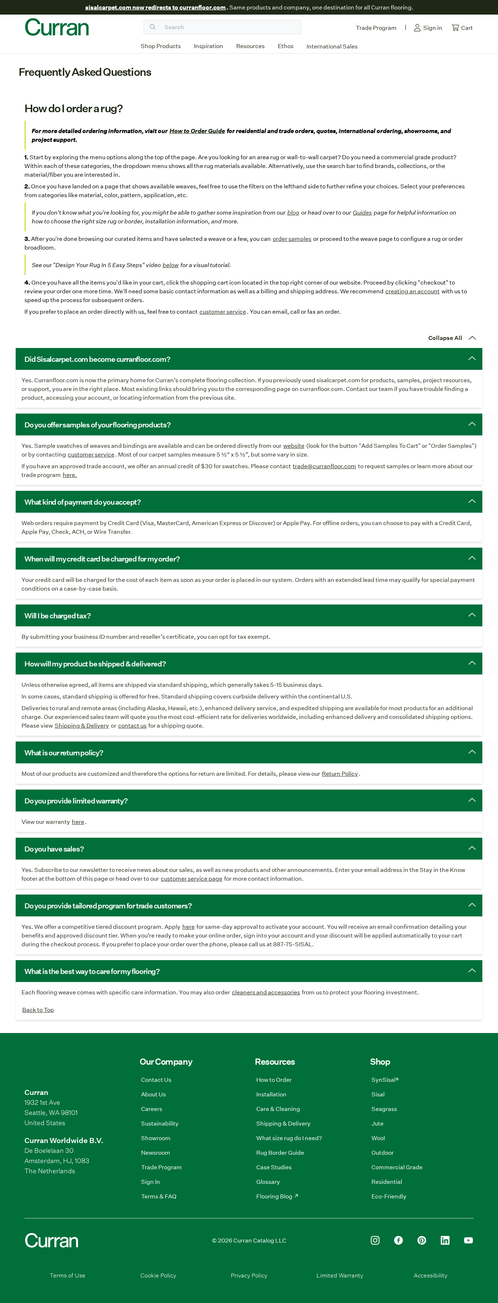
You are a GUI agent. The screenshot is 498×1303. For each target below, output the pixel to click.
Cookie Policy (158, 1275)
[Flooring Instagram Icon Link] (375, 1240)
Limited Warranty (339, 1275)
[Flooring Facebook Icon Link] (398, 1240)
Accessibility (430, 1275)
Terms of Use (67, 1275)
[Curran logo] (56, 26)
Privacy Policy (249, 1275)
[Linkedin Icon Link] (445, 1240)
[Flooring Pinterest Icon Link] (422, 1240)
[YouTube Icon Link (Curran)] (468, 1240)
